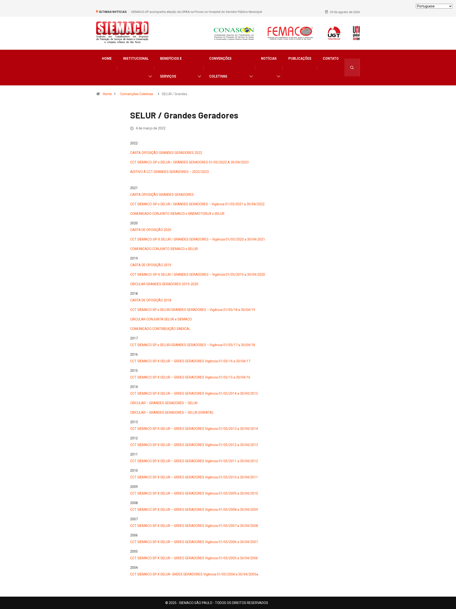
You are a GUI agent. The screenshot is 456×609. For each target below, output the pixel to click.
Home (107, 58)
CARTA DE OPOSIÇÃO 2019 (150, 265)
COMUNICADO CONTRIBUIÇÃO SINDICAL (160, 329)
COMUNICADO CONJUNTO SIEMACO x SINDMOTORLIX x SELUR (177, 214)
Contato (331, 58)
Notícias (269, 58)
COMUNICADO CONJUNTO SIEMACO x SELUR (164, 249)
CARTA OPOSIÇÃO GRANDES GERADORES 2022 (166, 153)
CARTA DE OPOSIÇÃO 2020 (150, 230)
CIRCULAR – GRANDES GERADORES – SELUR (164, 403)
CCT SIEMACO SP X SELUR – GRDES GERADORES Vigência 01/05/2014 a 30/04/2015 (194, 393)
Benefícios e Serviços (171, 67)
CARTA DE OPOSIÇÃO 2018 (150, 300)
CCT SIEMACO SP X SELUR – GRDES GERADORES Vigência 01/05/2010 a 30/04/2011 (194, 477)
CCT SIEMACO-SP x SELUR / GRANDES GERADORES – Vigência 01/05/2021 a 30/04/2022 (197, 204)
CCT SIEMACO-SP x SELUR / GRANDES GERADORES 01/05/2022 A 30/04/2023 (189, 162)
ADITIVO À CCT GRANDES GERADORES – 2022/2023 (169, 172)
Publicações (299, 58)
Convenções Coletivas (220, 67)
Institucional (136, 58)
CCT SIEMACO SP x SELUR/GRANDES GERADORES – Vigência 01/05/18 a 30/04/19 (192, 310)
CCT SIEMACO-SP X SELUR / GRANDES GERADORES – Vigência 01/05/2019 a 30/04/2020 (197, 274)
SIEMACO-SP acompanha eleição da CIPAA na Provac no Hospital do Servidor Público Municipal (196, 12)
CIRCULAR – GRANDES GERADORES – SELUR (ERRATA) (171, 412)
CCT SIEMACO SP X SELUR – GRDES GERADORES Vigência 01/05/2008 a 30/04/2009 (194, 509)
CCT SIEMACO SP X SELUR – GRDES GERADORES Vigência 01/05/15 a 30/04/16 (190, 377)
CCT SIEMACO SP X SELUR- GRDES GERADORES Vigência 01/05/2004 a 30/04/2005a (194, 574)
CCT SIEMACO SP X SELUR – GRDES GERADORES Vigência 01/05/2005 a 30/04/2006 (194, 558)
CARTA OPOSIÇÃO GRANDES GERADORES (162, 194)
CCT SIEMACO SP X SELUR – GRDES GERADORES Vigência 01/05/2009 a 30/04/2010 (194, 493)
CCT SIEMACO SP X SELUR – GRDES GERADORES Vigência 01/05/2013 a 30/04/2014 (194, 429)
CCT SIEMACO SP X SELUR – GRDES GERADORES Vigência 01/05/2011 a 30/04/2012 (194, 461)
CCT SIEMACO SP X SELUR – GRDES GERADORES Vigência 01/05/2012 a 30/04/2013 (194, 445)
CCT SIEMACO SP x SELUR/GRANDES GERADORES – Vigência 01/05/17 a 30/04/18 (192, 345)
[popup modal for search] (352, 67)
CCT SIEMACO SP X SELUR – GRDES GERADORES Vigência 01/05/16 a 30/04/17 (190, 361)
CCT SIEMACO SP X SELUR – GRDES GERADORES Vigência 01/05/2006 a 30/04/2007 (194, 542)
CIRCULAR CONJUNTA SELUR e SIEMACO (161, 319)
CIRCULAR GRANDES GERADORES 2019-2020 (164, 284)
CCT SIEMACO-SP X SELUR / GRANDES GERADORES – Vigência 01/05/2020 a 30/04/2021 (197, 239)
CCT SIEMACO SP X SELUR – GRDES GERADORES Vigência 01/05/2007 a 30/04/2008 (194, 526)
